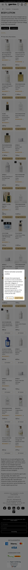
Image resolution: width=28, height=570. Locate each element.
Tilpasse (10, 298)
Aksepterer (18, 298)
